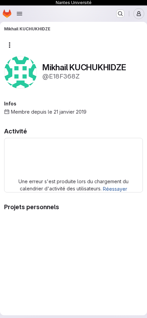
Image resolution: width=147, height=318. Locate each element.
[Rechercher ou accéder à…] (120, 14)
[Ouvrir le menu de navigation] (19, 13)
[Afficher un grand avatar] (20, 72)
